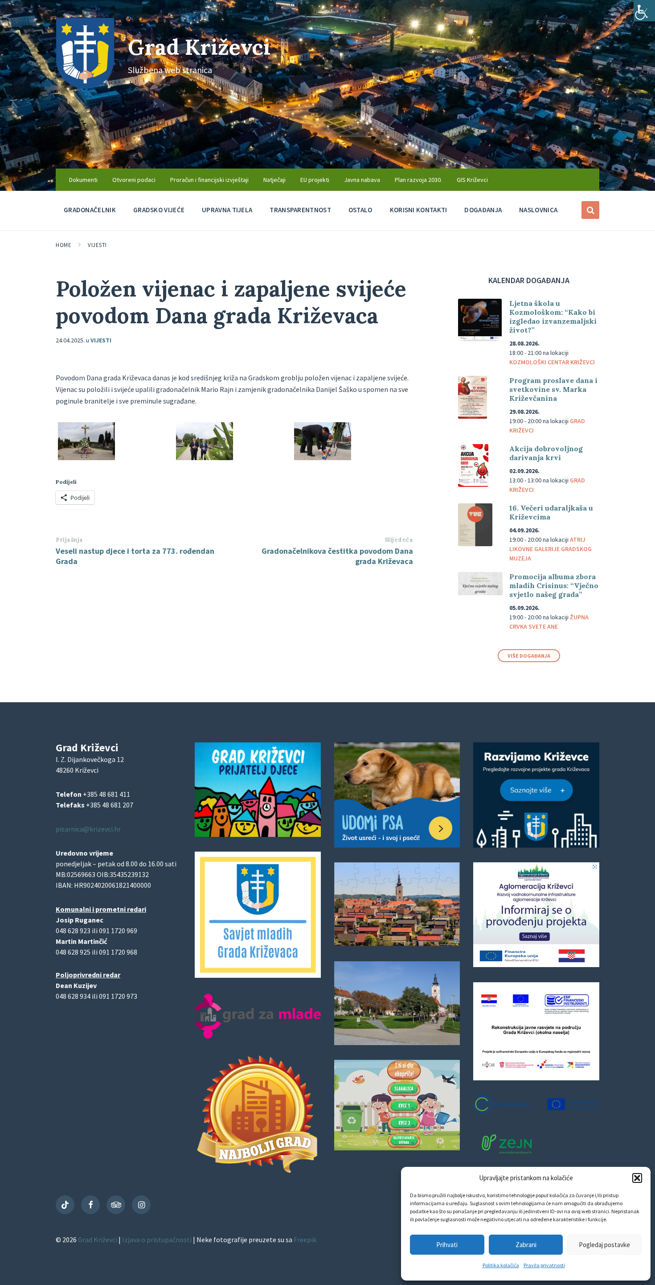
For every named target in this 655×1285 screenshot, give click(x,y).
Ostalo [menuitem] (360, 210)
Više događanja (529, 655)
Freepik (305, 1239)
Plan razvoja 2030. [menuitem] (418, 180)
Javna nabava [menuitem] (362, 180)
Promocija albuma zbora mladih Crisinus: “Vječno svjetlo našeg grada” (553, 585)
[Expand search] (590, 210)
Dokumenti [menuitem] (83, 180)
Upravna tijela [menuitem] (227, 210)
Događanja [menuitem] (483, 210)
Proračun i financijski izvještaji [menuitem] (209, 180)
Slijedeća (399, 540)
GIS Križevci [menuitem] (472, 180)
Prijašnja (69, 540)
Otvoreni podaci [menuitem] (134, 180)
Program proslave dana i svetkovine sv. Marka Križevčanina (553, 389)
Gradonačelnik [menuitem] (90, 210)
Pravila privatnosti (544, 1265)
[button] (637, 1178)
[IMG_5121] (86, 457)
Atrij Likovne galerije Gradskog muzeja (550, 548)
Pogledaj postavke (604, 1244)
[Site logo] (85, 86)
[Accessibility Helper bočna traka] (644, 10)
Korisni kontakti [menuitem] (418, 210)
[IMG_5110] (204, 457)
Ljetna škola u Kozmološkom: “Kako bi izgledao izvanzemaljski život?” (553, 316)
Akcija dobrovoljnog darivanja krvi (546, 453)
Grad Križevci (199, 47)
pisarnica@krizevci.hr (88, 828)
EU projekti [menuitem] (314, 180)
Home (63, 245)
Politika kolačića (501, 1265)
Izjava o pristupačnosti (157, 1239)
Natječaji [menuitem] (274, 180)
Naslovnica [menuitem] (538, 210)
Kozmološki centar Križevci (552, 362)
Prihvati (447, 1244)
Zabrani (526, 1244)
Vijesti (97, 245)
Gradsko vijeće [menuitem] (158, 210)
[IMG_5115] (322, 457)
